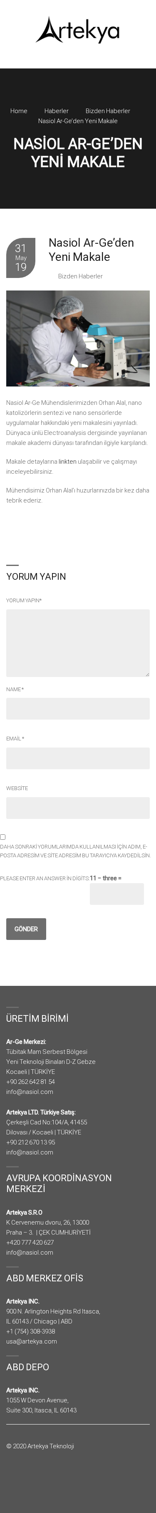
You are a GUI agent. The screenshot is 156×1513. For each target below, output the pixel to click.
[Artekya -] (78, 29)
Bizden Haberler (108, 111)
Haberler (57, 111)
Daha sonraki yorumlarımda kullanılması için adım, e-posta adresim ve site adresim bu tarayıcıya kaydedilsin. (75, 851)
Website (17, 788)
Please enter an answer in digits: (45, 878)
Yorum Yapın (24, 600)
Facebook (12, 1478)
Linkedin (34, 1478)
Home (18, 111)
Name (15, 689)
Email (15, 738)
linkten (68, 461)
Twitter (23, 1478)
